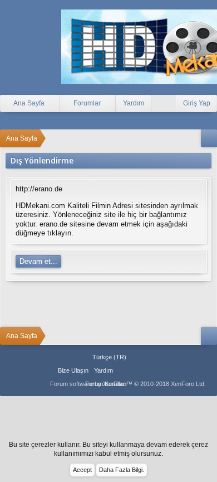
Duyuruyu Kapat (210, 450)
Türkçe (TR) (109, 357)
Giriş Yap (196, 103)
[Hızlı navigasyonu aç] (209, 138)
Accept (82, 469)
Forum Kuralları (106, 383)
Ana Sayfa (123, 370)
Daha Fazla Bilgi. (121, 469)
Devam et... (38, 261)
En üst (136, 370)
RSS (150, 370)
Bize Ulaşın (73, 370)
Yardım (133, 103)
